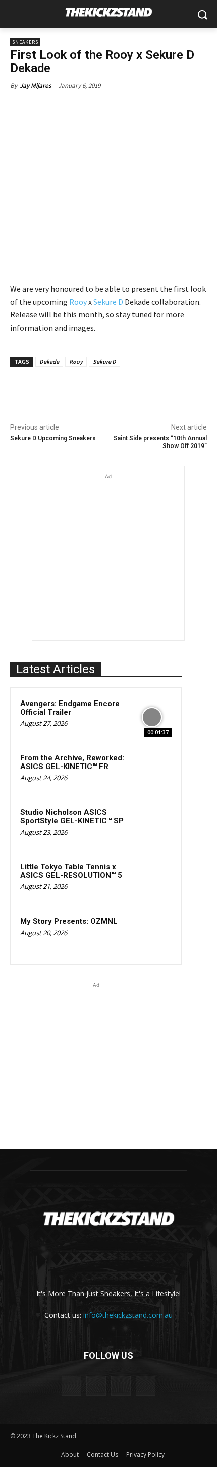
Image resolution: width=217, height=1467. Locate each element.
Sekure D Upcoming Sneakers (53, 438)
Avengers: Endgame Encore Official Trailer (70, 708)
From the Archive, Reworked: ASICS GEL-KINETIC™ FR (72, 762)
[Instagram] (96, 1385)
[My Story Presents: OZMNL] (152, 934)
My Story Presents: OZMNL (69, 921)
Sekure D (108, 302)
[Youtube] (145, 1385)
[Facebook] (52, 390)
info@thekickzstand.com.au (128, 1315)
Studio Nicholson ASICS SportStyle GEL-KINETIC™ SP (72, 816)
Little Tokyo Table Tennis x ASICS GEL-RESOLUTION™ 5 (71, 871)
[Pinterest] (98, 390)
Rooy (78, 302)
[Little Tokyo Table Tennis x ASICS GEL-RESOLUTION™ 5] (152, 880)
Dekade (49, 361)
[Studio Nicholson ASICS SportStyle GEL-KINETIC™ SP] (152, 826)
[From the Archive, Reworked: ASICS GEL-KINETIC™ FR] (152, 771)
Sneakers (25, 42)
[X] (75, 390)
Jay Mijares (35, 85)
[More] (145, 390)
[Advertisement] (108, 545)
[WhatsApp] (122, 390)
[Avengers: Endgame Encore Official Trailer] (152, 717)
